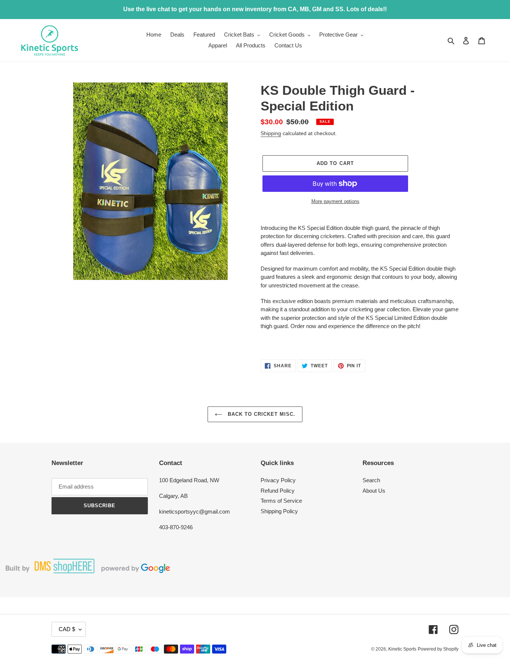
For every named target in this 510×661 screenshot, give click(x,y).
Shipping (271, 133)
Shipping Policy (279, 511)
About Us (374, 490)
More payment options (335, 201)
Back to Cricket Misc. (261, 414)
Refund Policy (278, 490)
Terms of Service (281, 501)
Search (371, 480)
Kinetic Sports (402, 649)
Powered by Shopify (438, 649)
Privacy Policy (278, 480)
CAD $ (67, 629)
